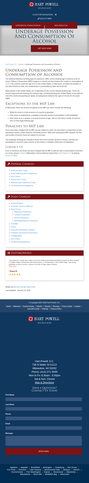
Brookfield (35, 467)
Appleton (14, 467)
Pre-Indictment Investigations (22, 186)
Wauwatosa (25, 474)
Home (8, 306)
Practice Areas (28, 306)
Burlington (47, 467)
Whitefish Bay (51, 474)
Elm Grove (72, 467)
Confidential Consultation (27, 25)
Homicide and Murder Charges (23, 230)
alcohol (8, 84)
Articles (39, 306)
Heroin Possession (21, 218)
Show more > (13, 266)
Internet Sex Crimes (18, 179)
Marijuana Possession (22, 212)
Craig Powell (30, 287)
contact (22, 153)
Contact (77, 306)
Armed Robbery (17, 203)
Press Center (67, 306)
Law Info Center (33, 309)
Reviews (56, 306)
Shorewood (58, 472)
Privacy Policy (56, 309)
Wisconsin (64, 474)
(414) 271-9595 (45, 18)
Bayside (24, 467)
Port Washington (33, 472)
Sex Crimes (15, 239)
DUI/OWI (14, 224)
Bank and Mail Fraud (19, 170)
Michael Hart (18, 287)
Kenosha (22, 470)
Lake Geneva (35, 470)
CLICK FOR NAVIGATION (43, 15)
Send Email (43, 451)
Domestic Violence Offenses (22, 206)
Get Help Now (44, 48)
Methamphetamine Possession (26, 221)
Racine (47, 472)
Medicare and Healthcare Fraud (23, 182)
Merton (76, 470)
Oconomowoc (17, 472)
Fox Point (11, 470)
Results (47, 306)
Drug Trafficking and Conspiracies (24, 173)
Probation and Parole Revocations (24, 233)
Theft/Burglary (16, 236)
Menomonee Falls (52, 470)
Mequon (66, 470)
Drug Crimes (16, 209)
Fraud (13, 227)
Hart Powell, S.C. (64, 153)
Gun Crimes (15, 176)
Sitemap (45, 309)
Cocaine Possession (22, 215)
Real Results (60, 25)
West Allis (37, 474)
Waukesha (71, 472)
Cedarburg (59, 467)
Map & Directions (44, 382)
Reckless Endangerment (20, 242)
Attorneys (17, 306)
